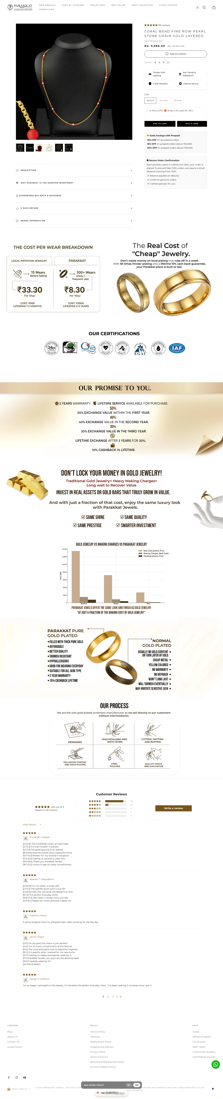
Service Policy (97, 1031)
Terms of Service (99, 1057)
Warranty (95, 1036)
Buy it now (192, 124)
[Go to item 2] (30, 147)
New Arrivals (47, 5)
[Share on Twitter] (159, 62)
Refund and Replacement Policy (107, 1062)
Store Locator (168, 5)
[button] (151, 25)
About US (12, 1036)
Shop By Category (73, 5)
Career (196, 1031)
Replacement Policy (101, 1041)
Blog (9, 1031)
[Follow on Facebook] (8, 1077)
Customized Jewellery (204, 1052)
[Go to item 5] (59, 147)
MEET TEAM (199, 1047)
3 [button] (112, 996)
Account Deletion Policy (103, 1067)
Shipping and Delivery (102, 1047)
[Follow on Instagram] (16, 1077)
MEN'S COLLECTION (142, 5)
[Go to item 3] (39, 147)
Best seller (119, 5)
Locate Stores (14, 1047)
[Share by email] (168, 62)
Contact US (13, 1041)
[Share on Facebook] (155, 62)
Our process (199, 1041)
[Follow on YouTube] (24, 1077)
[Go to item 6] (68, 147)
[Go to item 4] (49, 147)
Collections (97, 5)
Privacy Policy (97, 1052)
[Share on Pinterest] (163, 62)
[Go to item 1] (20, 147)
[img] (29, 833)
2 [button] (108, 996)
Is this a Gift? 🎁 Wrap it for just (171, 110)
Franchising (46, 9)
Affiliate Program (202, 1036)
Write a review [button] (173, 808)
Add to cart (160, 124)
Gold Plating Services (204, 1057)
